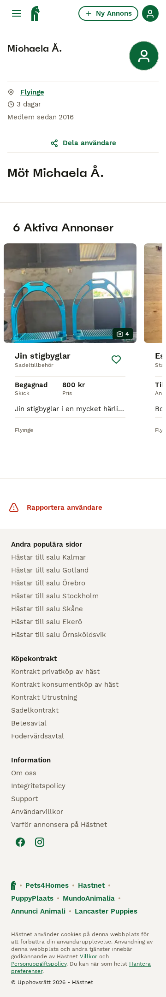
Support (24, 799)
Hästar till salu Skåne (47, 609)
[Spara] (116, 359)
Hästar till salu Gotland (50, 570)
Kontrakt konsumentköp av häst (65, 684)
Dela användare (89, 143)
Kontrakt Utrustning (44, 697)
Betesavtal (29, 723)
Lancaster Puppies (106, 911)
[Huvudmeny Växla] (16, 13)
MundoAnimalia (89, 898)
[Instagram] (39, 842)
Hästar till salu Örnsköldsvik (58, 635)
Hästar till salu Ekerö (46, 622)
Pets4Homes (47, 885)
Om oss (23, 773)
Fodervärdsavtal (37, 736)
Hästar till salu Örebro (48, 583)
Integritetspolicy (38, 786)
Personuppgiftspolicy (38, 964)
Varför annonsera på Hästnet (59, 824)
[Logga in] (150, 13)
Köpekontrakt (34, 659)
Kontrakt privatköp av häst (55, 671)
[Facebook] (20, 842)
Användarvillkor (37, 812)
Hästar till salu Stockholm (55, 596)
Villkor (88, 956)
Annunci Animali (38, 911)
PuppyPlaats (32, 898)
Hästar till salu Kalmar (48, 557)
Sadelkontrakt (35, 710)
